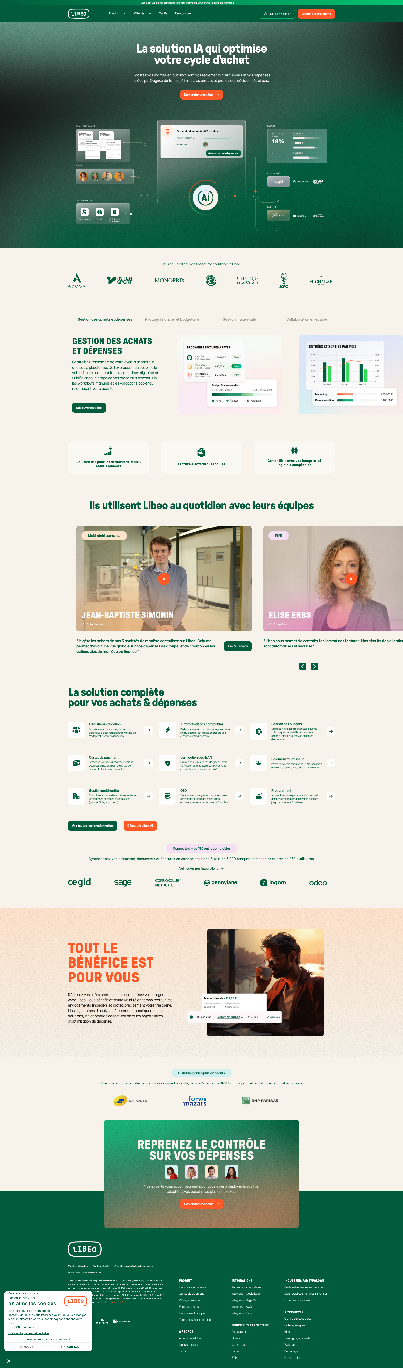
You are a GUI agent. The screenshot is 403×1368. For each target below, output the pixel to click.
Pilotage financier (190, 1300)
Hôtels (236, 1338)
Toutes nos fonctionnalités (195, 1319)
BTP (234, 1357)
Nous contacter (188, 1344)
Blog (287, 1331)
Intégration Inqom (243, 1313)
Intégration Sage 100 (244, 1300)
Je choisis (26, 1347)
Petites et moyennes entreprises (304, 1287)
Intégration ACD (242, 1306)
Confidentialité (101, 1266)
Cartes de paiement (191, 1293)
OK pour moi (70, 1347)
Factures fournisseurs (192, 1287)
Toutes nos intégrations (246, 1287)
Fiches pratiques (294, 1325)
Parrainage (291, 1351)
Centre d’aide (292, 1357)
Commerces (239, 1344)
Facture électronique (192, 1313)
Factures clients (189, 1306)
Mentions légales (78, 1266)
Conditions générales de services (133, 1266)
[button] (9, 1361)
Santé (235, 1351)
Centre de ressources (297, 1318)
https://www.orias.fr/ (114, 1302)
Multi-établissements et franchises (306, 1293)
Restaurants (239, 1331)
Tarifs (182, 1351)
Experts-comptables (297, 1300)
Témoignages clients (297, 1338)
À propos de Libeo (190, 1338)
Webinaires (291, 1344)
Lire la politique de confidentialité (28, 1333)
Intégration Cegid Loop (246, 1293)
